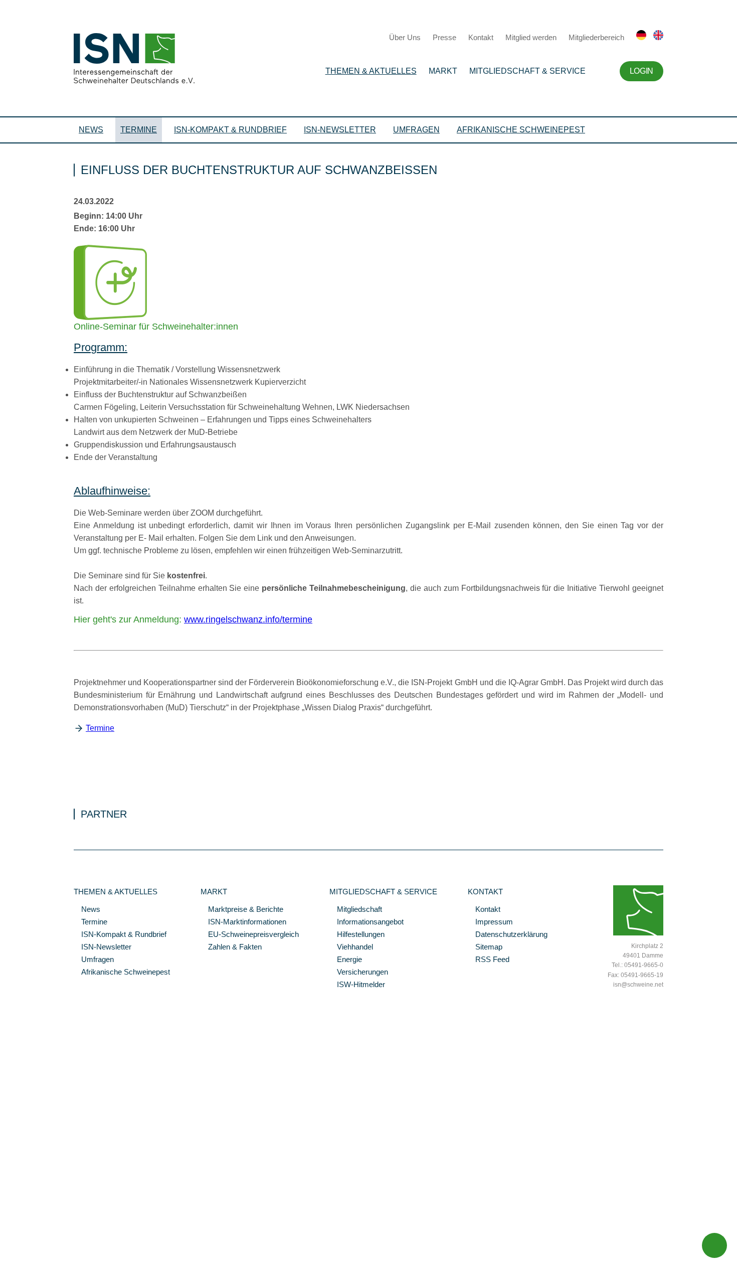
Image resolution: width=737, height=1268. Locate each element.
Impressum (490, 922)
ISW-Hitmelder (357, 985)
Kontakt (480, 37)
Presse (444, 37)
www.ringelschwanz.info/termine (248, 619)
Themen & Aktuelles (371, 71)
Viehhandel (351, 947)
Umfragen (416, 129)
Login (641, 71)
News (91, 129)
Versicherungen (358, 973)
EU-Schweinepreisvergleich (250, 935)
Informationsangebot (366, 922)
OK (5, 1260)
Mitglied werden (531, 37)
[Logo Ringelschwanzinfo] (110, 317)
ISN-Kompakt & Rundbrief (230, 129)
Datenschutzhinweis (31, 1246)
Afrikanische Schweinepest (521, 129)
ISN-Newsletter (340, 129)
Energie (345, 960)
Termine (138, 129)
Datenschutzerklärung (507, 935)
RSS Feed (488, 960)
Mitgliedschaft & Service (527, 71)
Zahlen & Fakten (231, 947)
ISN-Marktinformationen (243, 922)
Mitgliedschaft (355, 910)
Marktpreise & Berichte (242, 910)
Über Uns (405, 37)
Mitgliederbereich (596, 37)
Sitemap (485, 947)
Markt (443, 71)
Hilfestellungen (357, 935)
